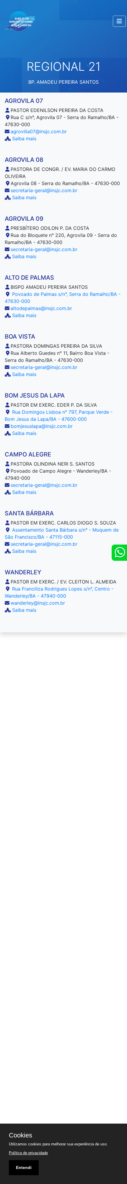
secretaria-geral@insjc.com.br (44, 190)
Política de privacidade (28, 1153)
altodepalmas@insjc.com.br (41, 308)
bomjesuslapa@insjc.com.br (42, 426)
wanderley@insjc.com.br (38, 603)
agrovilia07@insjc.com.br (39, 131)
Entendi (24, 1167)
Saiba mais (23, 138)
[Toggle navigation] (119, 21)
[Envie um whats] (119, 553)
